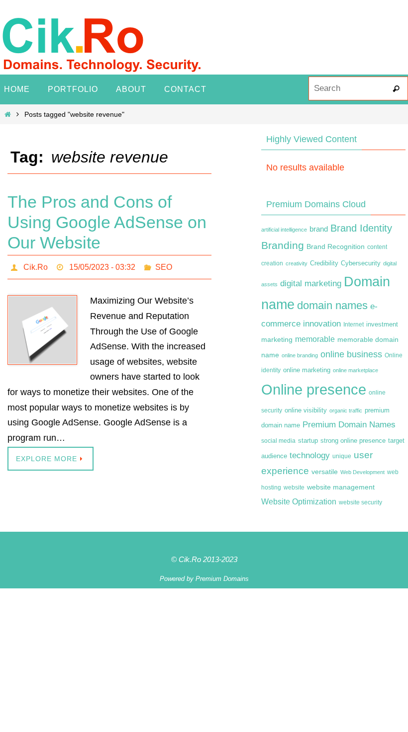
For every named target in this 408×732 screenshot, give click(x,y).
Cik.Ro (35, 265)
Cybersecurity (361, 263)
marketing (277, 339)
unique (341, 456)
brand (318, 229)
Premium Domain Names (349, 424)
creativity (296, 263)
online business (351, 354)
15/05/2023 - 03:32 (102, 265)
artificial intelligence (284, 230)
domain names (332, 305)
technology (310, 455)
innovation (322, 323)
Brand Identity (361, 228)
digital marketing (310, 283)
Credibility (324, 263)
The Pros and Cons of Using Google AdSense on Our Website (106, 222)
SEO (163, 265)
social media (278, 441)
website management (341, 487)
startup (308, 440)
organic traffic (345, 410)
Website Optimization (298, 501)
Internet (353, 324)
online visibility (306, 410)
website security (360, 502)
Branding (282, 245)
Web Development (362, 472)
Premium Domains (222, 578)
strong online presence (353, 440)
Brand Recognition (335, 246)
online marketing (306, 370)
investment (382, 324)
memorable (315, 338)
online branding (300, 355)
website (294, 487)
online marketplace (355, 370)
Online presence (313, 389)
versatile (324, 472)
